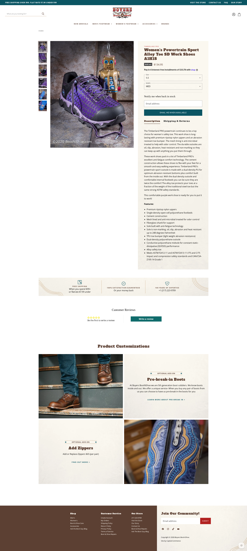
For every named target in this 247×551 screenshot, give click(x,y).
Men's (72, 518)
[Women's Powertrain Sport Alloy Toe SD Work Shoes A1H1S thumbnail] (42, 46)
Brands (165, 24)
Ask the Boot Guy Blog (78, 529)
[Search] (43, 14)
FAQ (226, 3)
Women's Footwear (126, 24)
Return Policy (106, 526)
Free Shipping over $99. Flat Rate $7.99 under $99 (31, 3)
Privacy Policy (106, 529)
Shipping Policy (106, 523)
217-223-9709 (136, 518)
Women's (73, 520)
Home (41, 31)
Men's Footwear (101, 24)
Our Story (236, 3)
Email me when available (173, 112)
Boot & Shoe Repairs (108, 534)
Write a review (146, 319)
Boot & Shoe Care (77, 523)
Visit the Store (198, 3)
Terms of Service (107, 531)
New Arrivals (81, 24)
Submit (205, 521)
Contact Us (215, 3)
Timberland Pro (151, 46)
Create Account (107, 518)
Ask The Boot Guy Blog (140, 531)
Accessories (149, 24)
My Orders (105, 520)
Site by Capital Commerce (171, 541)
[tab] (152, 121)
